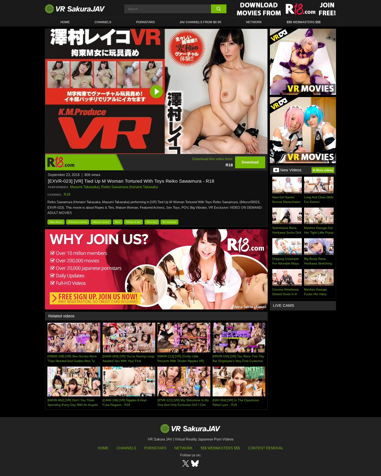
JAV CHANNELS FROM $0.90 (200, 22)
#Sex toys (152, 222)
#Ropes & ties (133, 222)
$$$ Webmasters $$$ (220, 448)
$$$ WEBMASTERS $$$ (304, 22)
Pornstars (145, 22)
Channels (103, 22)
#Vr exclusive (169, 222)
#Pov (117, 222)
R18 (67, 194)
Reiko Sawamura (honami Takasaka (129, 187)
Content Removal (265, 448)
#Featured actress (77, 222)
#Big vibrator (56, 222)
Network (254, 22)
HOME (65, 22)
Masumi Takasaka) (84, 187)
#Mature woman (101, 222)
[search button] (218, 8)
